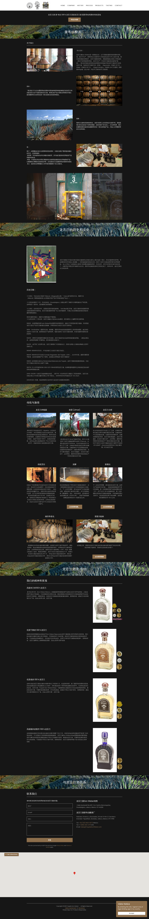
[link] (39, 5)
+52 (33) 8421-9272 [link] (86, 823)
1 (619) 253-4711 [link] (85, 825)
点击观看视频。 (74, 507)
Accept (131, 913)
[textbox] (50, 806)
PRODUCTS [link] (99, 5)
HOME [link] (63, 5)
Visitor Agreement (70, 908)
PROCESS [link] (89, 5)
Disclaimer (81, 908)
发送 (49, 840)
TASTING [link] (109, 5)
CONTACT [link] (118, 5)
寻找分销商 (74, 20)
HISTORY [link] (80, 5)
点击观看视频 (107, 507)
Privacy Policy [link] (60, 845)
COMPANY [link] (71, 5)
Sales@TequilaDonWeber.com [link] (91, 827)
